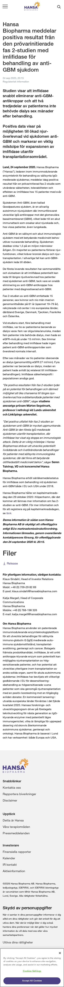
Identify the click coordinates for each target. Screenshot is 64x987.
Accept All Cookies (32, 981)
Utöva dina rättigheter (18, 942)
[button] (5, 7)
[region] (32, 967)
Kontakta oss (12, 787)
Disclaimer (10, 800)
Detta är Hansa (13, 820)
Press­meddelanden (16, 833)
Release (12, 563)
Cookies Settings (32, 971)
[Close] (60, 953)
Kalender (9, 858)
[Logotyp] (32, 7)
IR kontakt (10, 864)
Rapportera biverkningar (19, 794)
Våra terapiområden (16, 827)
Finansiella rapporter (17, 852)
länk (8, 513)
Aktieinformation (14, 871)
